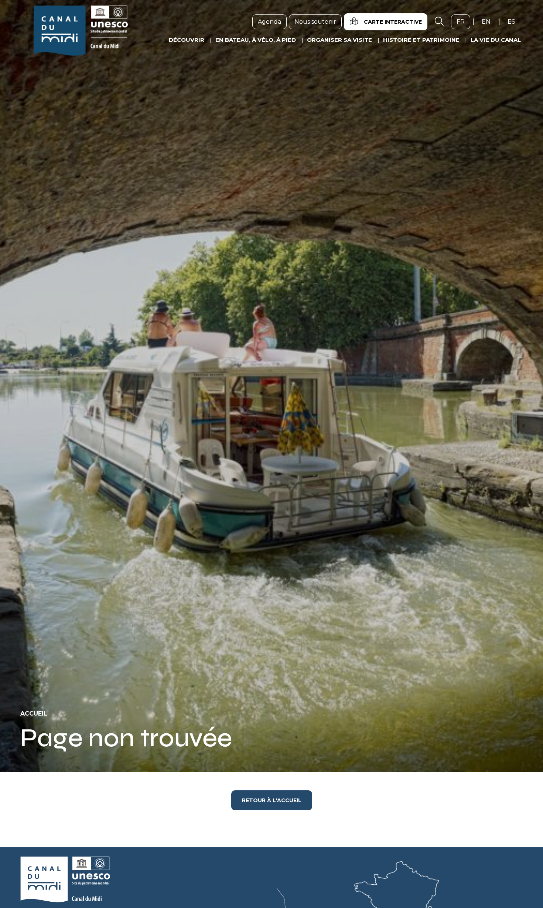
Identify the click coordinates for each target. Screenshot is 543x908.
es (514, 21)
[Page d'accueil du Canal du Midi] (81, 31)
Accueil (33, 713)
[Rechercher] (439, 22)
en (489, 21)
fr (463, 21)
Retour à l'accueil (271, 800)
